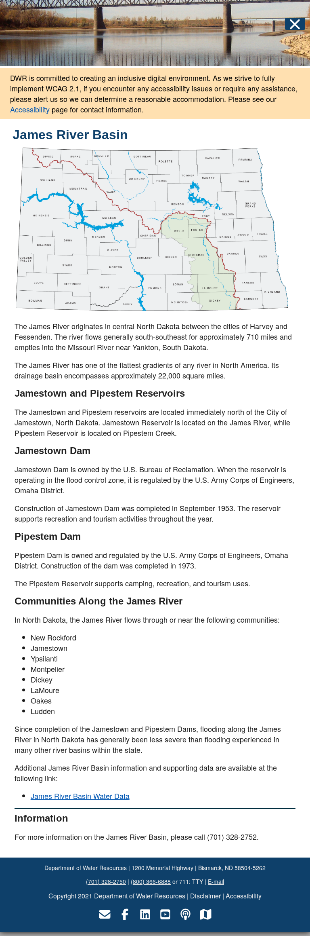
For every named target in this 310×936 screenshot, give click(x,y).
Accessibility (30, 109)
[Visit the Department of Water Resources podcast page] (185, 914)
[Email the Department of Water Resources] (104, 914)
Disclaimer (205, 895)
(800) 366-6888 (151, 881)
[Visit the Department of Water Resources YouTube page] (165, 914)
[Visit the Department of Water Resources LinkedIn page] (145, 914)
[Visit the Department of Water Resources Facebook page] (125, 914)
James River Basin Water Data (80, 795)
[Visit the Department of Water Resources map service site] (205, 914)
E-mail (216, 881)
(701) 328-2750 (106, 881)
